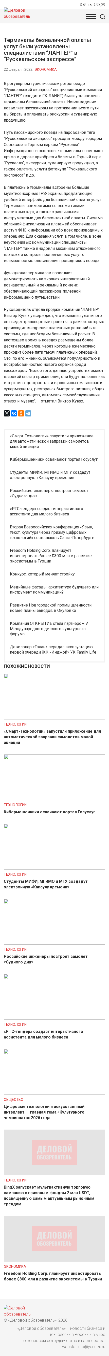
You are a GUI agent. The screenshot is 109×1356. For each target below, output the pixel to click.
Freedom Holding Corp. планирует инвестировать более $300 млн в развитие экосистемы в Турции (51, 556)
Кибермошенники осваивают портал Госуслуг (54, 459)
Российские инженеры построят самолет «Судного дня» (49, 493)
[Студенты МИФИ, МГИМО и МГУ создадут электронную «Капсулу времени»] (54, 868)
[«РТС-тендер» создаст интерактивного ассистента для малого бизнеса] (54, 1018)
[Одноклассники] (21, 413)
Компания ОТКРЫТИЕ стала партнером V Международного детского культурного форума (49, 629)
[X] (7, 413)
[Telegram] (28, 413)
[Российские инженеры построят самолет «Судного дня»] (54, 943)
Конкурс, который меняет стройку (42, 574)
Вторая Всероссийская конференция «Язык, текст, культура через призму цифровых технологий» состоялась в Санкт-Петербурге (52, 532)
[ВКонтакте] (14, 413)
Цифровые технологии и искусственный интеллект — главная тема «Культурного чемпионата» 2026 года (44, 1112)
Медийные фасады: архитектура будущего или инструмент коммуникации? (54, 590)
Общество (13, 1100)
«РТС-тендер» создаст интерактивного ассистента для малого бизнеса (46, 511)
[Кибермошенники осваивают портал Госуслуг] (54, 798)
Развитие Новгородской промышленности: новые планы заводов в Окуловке (51, 608)
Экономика (45, 69)
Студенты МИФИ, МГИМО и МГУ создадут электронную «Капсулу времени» (50, 475)
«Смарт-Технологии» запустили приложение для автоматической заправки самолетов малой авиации (52, 441)
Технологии (15, 724)
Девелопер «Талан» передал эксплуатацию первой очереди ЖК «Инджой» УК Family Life (53, 649)
